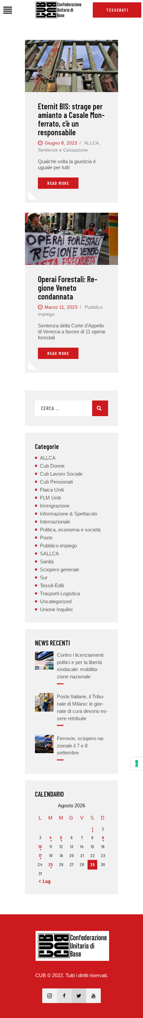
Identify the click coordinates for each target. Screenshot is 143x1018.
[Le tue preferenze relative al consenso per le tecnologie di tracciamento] (136, 763)
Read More (58, 183)
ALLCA (91, 143)
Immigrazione (55, 506)
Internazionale (55, 521)
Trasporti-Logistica (60, 593)
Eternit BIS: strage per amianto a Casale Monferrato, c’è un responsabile (71, 119)
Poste (46, 537)
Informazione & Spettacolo (68, 513)
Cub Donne (52, 466)
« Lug (45, 881)
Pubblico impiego (58, 545)
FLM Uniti (50, 498)
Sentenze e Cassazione (63, 150)
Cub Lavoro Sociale (61, 474)
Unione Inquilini (56, 609)
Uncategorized (56, 601)
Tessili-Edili (52, 585)
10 (40, 846)
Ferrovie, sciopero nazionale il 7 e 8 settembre (80, 745)
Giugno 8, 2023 (61, 143)
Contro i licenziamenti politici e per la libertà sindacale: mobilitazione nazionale (80, 665)
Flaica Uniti (52, 490)
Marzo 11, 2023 (61, 307)
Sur (44, 577)
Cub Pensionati (56, 482)
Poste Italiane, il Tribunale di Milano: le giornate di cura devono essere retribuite (82, 707)
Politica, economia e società (70, 529)
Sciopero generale (59, 569)
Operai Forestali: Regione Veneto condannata (67, 288)
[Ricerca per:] (71, 408)
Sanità (47, 561)
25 (50, 864)
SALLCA (49, 553)
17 (40, 855)
